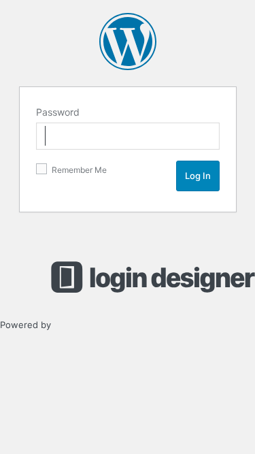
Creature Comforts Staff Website (127, 41)
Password (58, 112)
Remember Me (78, 170)
